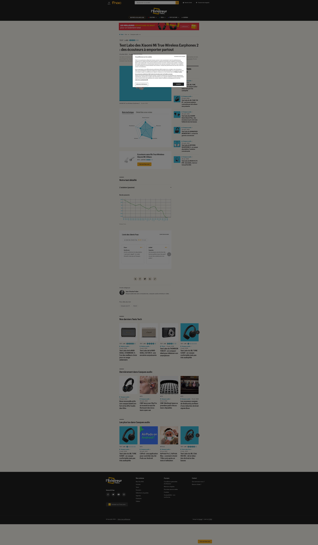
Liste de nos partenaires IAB (141, 79)
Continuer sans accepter (179, 56)
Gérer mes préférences (141, 84)
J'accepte (178, 84)
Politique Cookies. (178, 72)
